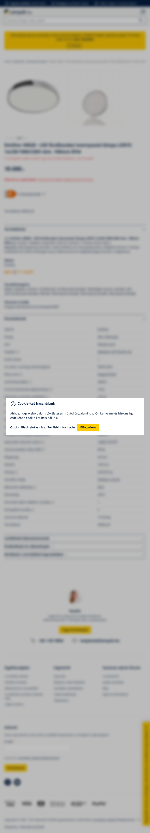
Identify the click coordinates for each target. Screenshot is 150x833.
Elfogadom (88, 427)
